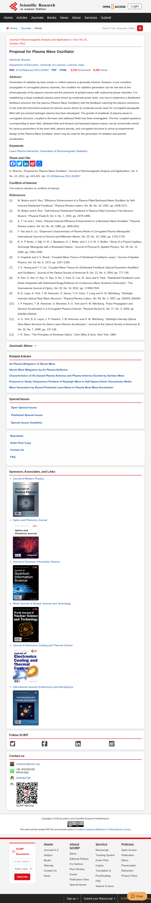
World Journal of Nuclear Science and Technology (42, 603)
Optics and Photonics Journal (30, 520)
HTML (63, 70)
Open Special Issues (24, 407)
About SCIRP (75, 846)
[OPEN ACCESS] (114, 6)
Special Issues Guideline (26, 422)
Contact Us (17, 449)
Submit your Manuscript (98, 898)
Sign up (71, 898)
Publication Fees (79, 879)
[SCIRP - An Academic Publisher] (32, 6)
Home (8, 18)
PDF (54, 70)
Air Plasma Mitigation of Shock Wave (32, 363)
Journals (37, 18)
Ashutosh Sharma (19, 59)
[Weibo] (112, 743)
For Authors (76, 863)
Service (101, 844)
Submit (106, 18)
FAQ (12, 456)
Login (135, 6)
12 (11, 334)
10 (11, 303)
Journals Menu (21, 346)
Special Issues (78, 884)
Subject (48, 855)
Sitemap (48, 865)
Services (90, 18)
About (76, 18)
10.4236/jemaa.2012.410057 (32, 70)
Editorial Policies (79, 858)
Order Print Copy (20, 442)
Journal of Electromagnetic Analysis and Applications (39, 39)
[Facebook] (44, 743)
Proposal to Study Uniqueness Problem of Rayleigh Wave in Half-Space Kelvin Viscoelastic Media (70, 381)
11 (11, 319)
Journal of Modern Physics (28, 478)
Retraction (127, 870)
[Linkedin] (78, 743)
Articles (21, 18)
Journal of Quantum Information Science (36, 561)
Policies (127, 844)
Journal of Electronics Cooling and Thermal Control (42, 645)
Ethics (73, 853)
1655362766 (23, 777)
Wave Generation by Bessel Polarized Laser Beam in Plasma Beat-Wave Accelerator (61, 387)
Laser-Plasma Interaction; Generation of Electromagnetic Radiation (48, 151)
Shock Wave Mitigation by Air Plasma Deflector (38, 369)
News (64, 18)
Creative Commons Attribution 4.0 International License (103, 829)
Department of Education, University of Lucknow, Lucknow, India (46, 64)
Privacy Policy (129, 875)
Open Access (129, 849)
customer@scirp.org (28, 763)
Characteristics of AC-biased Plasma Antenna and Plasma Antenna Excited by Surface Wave (66, 375)
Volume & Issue (105, 886)
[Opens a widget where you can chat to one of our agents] (137, 896)
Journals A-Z (51, 849)
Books (51, 18)
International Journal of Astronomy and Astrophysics (43, 686)
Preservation (128, 865)
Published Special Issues (27, 415)
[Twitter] (12, 743)
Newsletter (16, 435)
